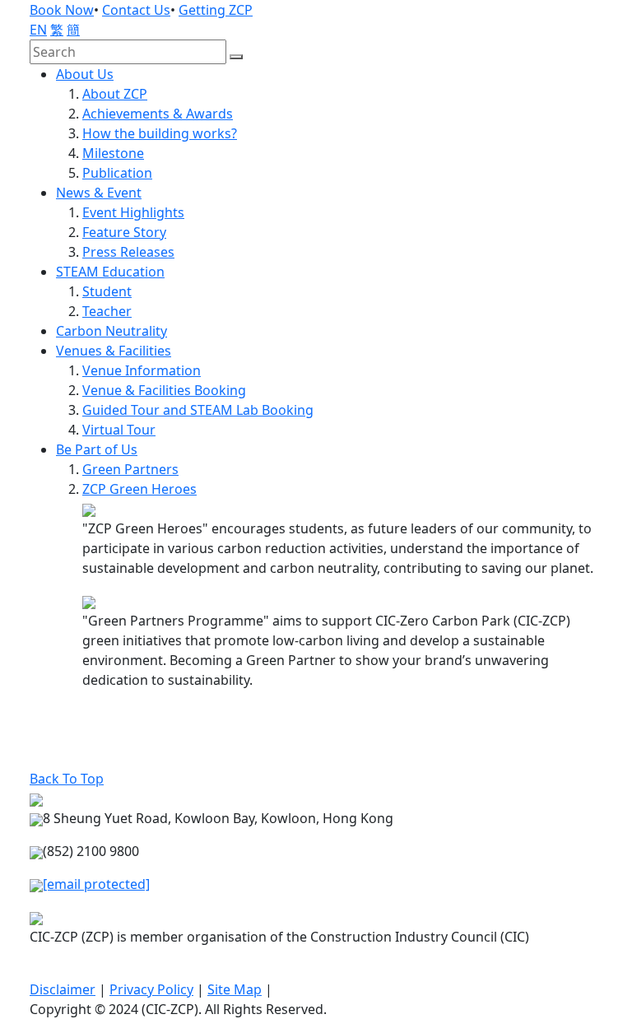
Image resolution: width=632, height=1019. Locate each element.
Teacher (107, 311)
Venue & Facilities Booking (164, 390)
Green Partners (130, 469)
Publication (117, 173)
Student (107, 291)
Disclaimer (62, 989)
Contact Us (136, 10)
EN (38, 30)
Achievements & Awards (157, 114)
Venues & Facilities (113, 351)
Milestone (113, 153)
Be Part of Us (96, 449)
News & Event (99, 193)
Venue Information (141, 370)
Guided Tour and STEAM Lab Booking (198, 410)
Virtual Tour (119, 430)
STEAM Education (110, 272)
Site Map (234, 989)
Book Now (62, 10)
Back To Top (67, 779)
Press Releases (128, 252)
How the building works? (159, 133)
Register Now (81, 759)
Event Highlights (133, 212)
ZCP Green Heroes (139, 489)
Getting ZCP (216, 10)
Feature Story (124, 232)
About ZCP (114, 94)
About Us (85, 74)
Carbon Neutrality (111, 331)
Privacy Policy (151, 989)
